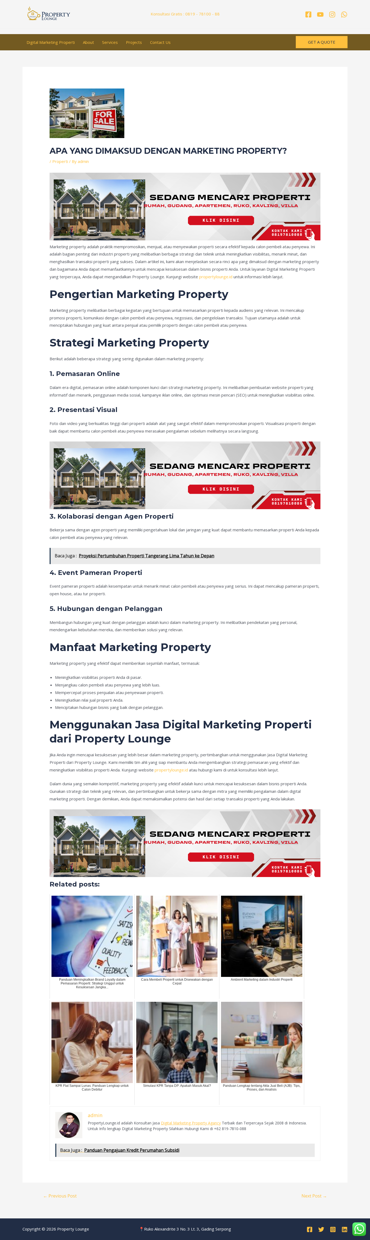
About (88, 42)
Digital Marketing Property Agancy (191, 1123)
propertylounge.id (215, 276)
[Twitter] (321, 1229)
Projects (134, 42)
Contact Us (160, 42)
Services (110, 42)
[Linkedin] (345, 1229)
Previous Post (60, 1196)
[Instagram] (332, 14)
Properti (60, 161)
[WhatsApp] (344, 14)
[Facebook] (308, 14)
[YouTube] (320, 14)
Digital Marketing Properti (51, 42)
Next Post (314, 1196)
